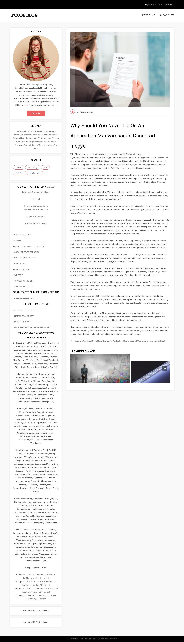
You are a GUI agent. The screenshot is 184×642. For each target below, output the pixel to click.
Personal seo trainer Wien (36, 206)
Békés (39, 131)
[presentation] (164, 368)
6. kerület (44, 578)
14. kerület (38, 588)
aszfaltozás (35, 173)
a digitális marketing (44, 95)
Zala (36, 148)
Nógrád (40, 141)
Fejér (43, 135)
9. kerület (48, 581)
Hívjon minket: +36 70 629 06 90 (158, 5)
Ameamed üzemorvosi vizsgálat (29, 246)
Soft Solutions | (100, 639)
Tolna (41, 145)
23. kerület (41, 599)
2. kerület (39, 574)
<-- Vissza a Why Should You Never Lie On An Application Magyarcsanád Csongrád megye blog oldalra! (117, 341)
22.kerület (30, 599)
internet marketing (23, 299)
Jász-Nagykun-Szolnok (48, 138)
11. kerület (34, 585)
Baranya (32, 131)
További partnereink (24, 281)
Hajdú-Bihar (26, 138)
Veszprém (52, 145)
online (18, 167)
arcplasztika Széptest (36, 216)
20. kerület (40, 595)
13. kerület (28, 588)
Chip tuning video (22, 269)
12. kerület (45, 585)
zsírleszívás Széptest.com (36, 209)
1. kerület (29, 574)
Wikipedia (18, 275)
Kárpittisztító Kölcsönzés (36, 223)
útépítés (19, 173)
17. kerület (34, 592)
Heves (35, 138)
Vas (46, 145)
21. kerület (51, 595)
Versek (17, 241)
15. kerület (49, 588)
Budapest (26, 135)
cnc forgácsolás (23, 235)
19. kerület (29, 595)
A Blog (19, 102)
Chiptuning (19, 264)
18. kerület (45, 592)
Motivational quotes (24, 316)
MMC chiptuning (22, 322)
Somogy (52, 141)
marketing (32, 167)
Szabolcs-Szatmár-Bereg (26, 145)
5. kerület (35, 578)
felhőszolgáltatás (23, 287)
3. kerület (49, 574)
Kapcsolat (167, 15)
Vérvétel (36, 199)
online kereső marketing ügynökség (32, 328)
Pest (46, 141)
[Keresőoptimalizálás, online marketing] (24, 19)
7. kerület (29, 581)
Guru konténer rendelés (26, 252)
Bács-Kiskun (22, 131)
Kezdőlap (148, 15)
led (45, 167)
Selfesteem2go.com (24, 310)
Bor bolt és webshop (24, 258)
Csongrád (36, 135)
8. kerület (38, 581)
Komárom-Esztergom (26, 141)
